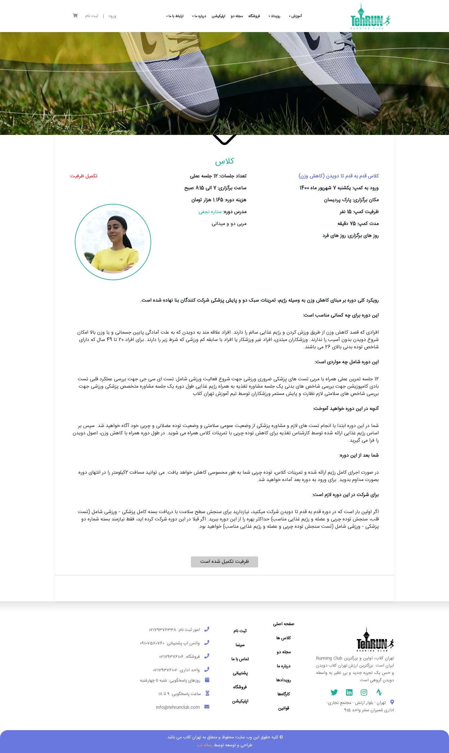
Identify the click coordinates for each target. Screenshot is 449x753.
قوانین (283, 708)
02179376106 (171, 657)
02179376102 (165, 670)
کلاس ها (283, 638)
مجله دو (284, 652)
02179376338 (162, 630)
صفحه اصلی (283, 624)
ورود (112, 16)
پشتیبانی (240, 673)
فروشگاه (240, 687)
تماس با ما (240, 659)
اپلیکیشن (240, 701)
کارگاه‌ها (284, 694)
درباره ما (283, 666)
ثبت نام (91, 16)
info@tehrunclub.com (178, 707)
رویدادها (283, 680)
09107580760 (152, 643)
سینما (240, 645)
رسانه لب (205, 745)
